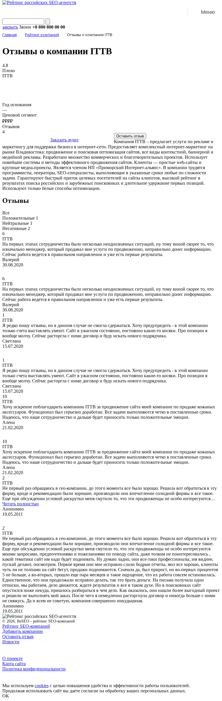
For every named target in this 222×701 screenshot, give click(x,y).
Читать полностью (20, 503)
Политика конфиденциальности (34, 668)
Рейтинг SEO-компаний (26, 626)
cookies (42, 685)
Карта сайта (14, 663)
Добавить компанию (22, 631)
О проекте (12, 658)
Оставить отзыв (130, 136)
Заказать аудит (64, 139)
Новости (10, 641)
